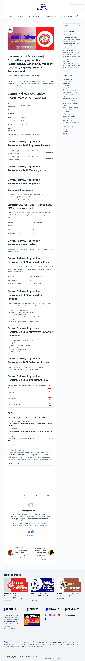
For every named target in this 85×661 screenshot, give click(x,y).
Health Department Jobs (71, 94)
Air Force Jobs (67, 81)
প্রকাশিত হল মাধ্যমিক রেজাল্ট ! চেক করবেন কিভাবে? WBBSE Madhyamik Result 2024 (70, 46)
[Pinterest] (36, 496)
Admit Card (66, 79)
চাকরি (64, 129)
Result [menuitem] (62, 16)
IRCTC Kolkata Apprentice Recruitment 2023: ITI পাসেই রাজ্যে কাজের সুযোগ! (42, 596)
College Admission (69, 90)
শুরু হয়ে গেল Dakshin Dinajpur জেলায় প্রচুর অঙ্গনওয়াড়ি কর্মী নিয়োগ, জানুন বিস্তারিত (71, 59)
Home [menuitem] (10, 16)
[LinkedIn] (48, 496)
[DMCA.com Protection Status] (70, 615)
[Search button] (79, 25)
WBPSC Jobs (67, 127)
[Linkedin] (18, 463)
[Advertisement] (31, 477)
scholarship (66, 114)
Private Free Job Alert (70, 107)
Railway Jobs (35, 75)
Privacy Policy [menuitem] (57, 658)
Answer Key (66, 83)
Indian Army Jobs (68, 98)
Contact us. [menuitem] (73, 656)
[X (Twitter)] (25, 496)
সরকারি (64, 131)
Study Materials (68, 116)
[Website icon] (29, 531)
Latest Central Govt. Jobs (71, 103)
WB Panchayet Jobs (69, 125)
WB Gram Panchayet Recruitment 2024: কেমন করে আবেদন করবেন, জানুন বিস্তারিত (71, 52)
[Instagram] (16, 463)
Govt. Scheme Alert (69, 92)
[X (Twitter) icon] (32, 531)
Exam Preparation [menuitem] (34, 16)
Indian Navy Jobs (68, 101)
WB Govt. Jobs (67, 120)
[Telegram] (9, 463)
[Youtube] (11, 463)
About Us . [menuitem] (52, 656)
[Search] (77, 16)
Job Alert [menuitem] (19, 16)
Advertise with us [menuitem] (63, 656)
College (65, 88)
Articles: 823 (30, 535)
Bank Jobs (66, 85)
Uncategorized (67, 118)
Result (65, 112)
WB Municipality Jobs (70, 122)
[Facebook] (14, 463)
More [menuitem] (70, 16)
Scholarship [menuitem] (51, 16)
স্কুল (64, 133)
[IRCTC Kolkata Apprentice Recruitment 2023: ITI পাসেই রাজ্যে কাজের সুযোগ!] (42, 585)
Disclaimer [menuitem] (48, 658)
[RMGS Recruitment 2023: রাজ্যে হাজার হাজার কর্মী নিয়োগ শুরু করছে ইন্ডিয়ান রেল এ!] (69, 585)
